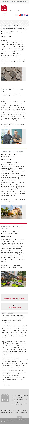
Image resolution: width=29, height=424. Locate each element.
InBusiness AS (12, 421)
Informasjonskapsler (22, 419)
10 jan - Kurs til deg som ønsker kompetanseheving (13, 370)
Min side (12, 1)
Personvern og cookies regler (20, 412)
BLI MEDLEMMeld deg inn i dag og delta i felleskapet (14, 297)
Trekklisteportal (5, 1)
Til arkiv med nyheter (6, 384)
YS (14, 1)
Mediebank (25, 1)
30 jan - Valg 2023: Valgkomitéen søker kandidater (12, 315)
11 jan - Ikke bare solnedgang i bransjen (10, 358)
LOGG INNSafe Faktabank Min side (14, 306)
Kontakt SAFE (19, 1)
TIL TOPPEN (19, 419)
